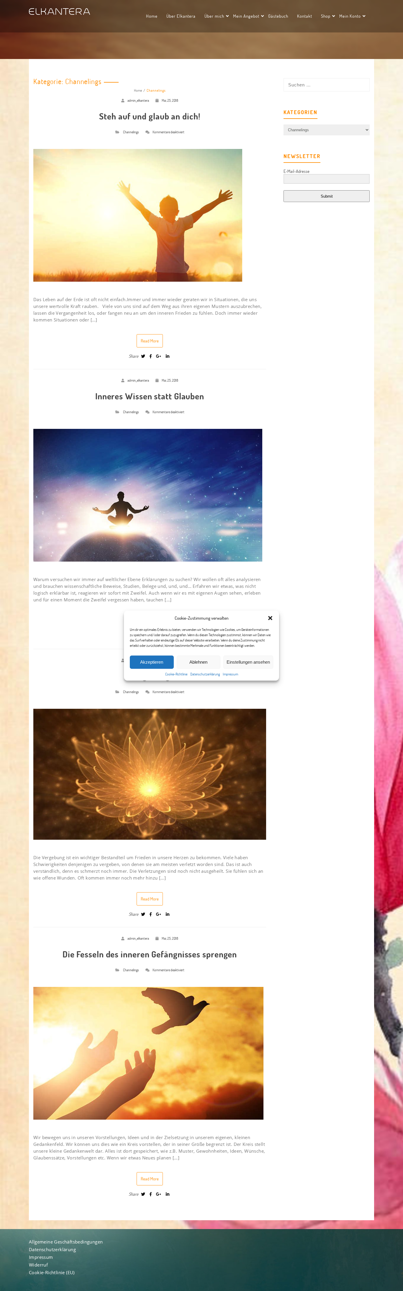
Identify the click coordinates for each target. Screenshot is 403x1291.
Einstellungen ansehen (248, 662)
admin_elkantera (138, 100)
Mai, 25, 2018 (170, 100)
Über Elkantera (181, 16)
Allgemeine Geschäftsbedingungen (66, 1242)
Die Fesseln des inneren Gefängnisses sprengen (150, 954)
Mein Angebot (246, 16)
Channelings (131, 132)
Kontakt (304, 16)
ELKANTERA (60, 12)
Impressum (230, 674)
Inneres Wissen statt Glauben (149, 396)
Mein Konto (350, 16)
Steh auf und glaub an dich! (149, 116)
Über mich (214, 16)
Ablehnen (198, 662)
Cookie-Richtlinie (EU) (52, 1272)
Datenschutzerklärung (205, 674)
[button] (270, 618)
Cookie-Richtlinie (176, 674)
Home (152, 16)
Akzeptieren (151, 662)
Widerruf (38, 1265)
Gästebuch (278, 16)
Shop (325, 16)
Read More (150, 341)
